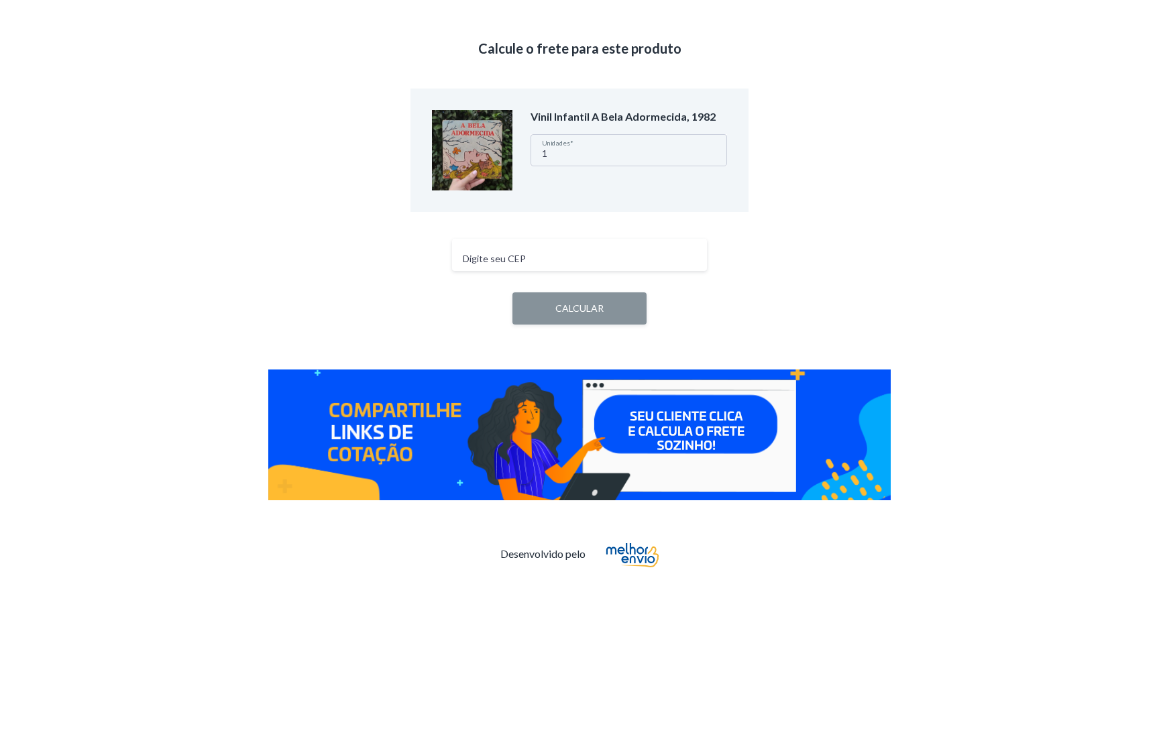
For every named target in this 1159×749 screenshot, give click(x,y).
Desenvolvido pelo (543, 553)
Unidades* (557, 143)
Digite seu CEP (494, 258)
